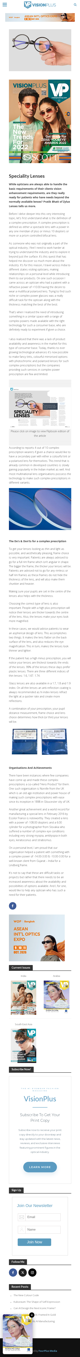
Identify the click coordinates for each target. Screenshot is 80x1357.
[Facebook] (13, 1272)
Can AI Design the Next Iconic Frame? (34, 1308)
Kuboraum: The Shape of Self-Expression (37, 1301)
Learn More (40, 1167)
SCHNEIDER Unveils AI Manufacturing (34, 1321)
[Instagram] (32, 1272)
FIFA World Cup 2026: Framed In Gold (35, 1314)
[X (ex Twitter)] (23, 1272)
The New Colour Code (26, 1295)
